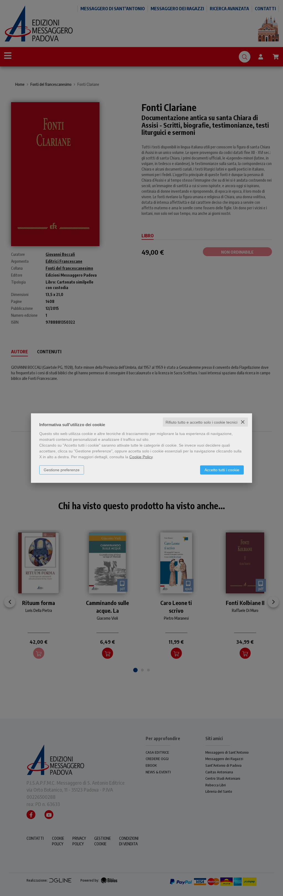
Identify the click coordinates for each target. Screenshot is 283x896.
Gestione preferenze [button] (62, 469)
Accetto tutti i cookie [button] (222, 469)
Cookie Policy (141, 456)
